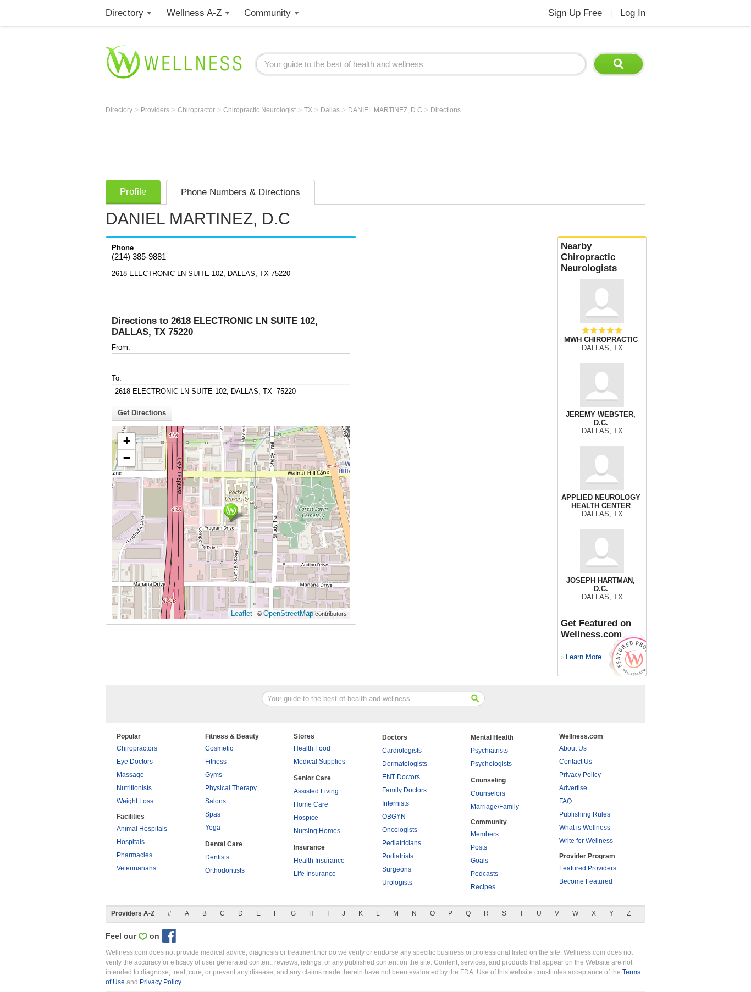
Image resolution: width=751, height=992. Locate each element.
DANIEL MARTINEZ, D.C (386, 110)
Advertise (573, 788)
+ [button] (126, 441)
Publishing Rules (584, 814)
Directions (445, 110)
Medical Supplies (319, 761)
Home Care (311, 804)
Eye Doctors (135, 761)
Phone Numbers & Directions (240, 192)
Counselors (488, 793)
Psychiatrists (489, 750)
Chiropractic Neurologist (260, 110)
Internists (395, 803)
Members (485, 834)
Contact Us (575, 761)
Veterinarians (136, 868)
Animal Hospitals (142, 829)
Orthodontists (225, 870)
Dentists (217, 857)
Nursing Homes (317, 831)
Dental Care (223, 844)
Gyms (213, 775)
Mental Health (492, 737)
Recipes (483, 887)
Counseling (488, 780)
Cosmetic (219, 748)
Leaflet (241, 613)
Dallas (331, 110)
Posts (479, 847)
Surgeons (396, 869)
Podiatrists (397, 856)
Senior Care (312, 778)
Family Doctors (404, 790)
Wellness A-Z (194, 13)
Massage (130, 775)
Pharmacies (134, 855)
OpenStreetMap (288, 613)
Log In (632, 13)
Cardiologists (402, 750)
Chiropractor (197, 110)
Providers (156, 110)
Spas (212, 814)
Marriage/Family (495, 807)
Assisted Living (316, 791)
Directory (124, 13)
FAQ (565, 801)
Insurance (309, 847)
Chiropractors (137, 748)
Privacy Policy (580, 775)
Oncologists (399, 830)
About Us (573, 748)
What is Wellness (584, 827)
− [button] (126, 458)
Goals (479, 860)
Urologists (397, 882)
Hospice (306, 818)
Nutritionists (134, 788)
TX (309, 110)
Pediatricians (401, 843)
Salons (215, 801)
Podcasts (484, 874)
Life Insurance (315, 874)
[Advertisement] (306, 144)
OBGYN (394, 816)
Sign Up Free (575, 13)
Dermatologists (404, 764)
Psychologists (491, 764)
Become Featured (585, 881)
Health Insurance (319, 860)
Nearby (589, 257)
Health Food (312, 748)
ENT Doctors (401, 777)
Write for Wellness (586, 841)
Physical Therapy (231, 788)
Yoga (212, 827)
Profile (133, 191)
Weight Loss (135, 801)
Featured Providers (587, 868)
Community (267, 13)
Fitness (216, 761)
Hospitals (131, 842)
